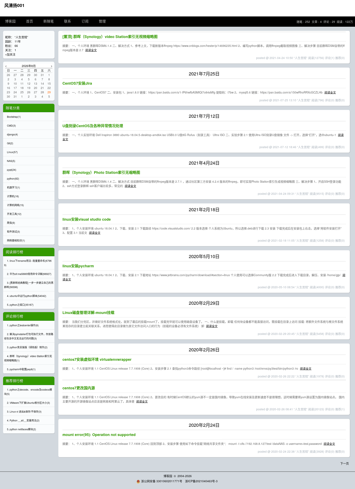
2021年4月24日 (204, 162)
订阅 (85, 21)
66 (16, 46)
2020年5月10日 (204, 256)
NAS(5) (11, 161)
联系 (67, 21)
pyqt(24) (11, 169)
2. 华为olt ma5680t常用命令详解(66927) (29, 274)
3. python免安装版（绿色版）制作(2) (27, 347)
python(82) (13, 178)
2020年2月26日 (204, 349)
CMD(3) (11, 125)
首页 (29, 21)
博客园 (10, 21)
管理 (102, 21)
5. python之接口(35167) (20, 304)
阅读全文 (91, 50)
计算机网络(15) (15, 205)
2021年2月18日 (204, 209)
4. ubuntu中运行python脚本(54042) (26, 296)
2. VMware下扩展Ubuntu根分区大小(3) (28, 402)
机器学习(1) (13, 187)
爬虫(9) (11, 222)
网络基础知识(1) (16, 240)
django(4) (12, 134)
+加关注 (10, 54)
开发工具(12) (14, 214)
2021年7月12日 (204, 116)
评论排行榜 (14, 316)
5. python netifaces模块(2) (21, 429)
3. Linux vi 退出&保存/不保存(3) (24, 411)
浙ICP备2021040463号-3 (201, 481)
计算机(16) (13, 196)
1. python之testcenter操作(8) (23, 325)
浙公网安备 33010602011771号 (161, 481)
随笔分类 (13, 107)
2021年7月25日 (204, 73)
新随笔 (48, 21)
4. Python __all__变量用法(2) (23, 420)
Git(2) (10, 143)
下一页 (344, 463)
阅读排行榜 (14, 251)
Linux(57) (12, 152)
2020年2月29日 (204, 303)
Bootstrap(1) (14, 116)
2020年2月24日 (204, 425)
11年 (18, 41)
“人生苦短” (21, 37)
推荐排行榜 (14, 380)
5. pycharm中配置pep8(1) (21, 369)
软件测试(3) (13, 231)
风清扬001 (14, 5)
